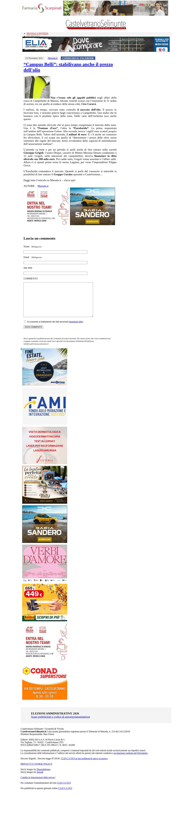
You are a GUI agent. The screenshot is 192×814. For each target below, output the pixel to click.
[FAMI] (44, 424)
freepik (40, 772)
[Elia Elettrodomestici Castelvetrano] (96, 51)
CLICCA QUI (64, 783)
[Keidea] (44, 620)
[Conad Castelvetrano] (44, 699)
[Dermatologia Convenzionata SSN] (44, 463)
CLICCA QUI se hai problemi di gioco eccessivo (84, 758)
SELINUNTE (33, 36)
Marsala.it (52, 58)
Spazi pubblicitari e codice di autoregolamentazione (60, 716)
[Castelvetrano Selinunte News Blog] (96, 28)
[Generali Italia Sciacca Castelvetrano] (46, 224)
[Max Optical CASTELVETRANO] (44, 385)
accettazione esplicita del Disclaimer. (130, 753)
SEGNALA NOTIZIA (37, 33)
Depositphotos (43, 769)
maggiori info (76, 321)
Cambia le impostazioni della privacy (38, 777)
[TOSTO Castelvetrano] (45, 503)
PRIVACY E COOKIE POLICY (36, 764)
